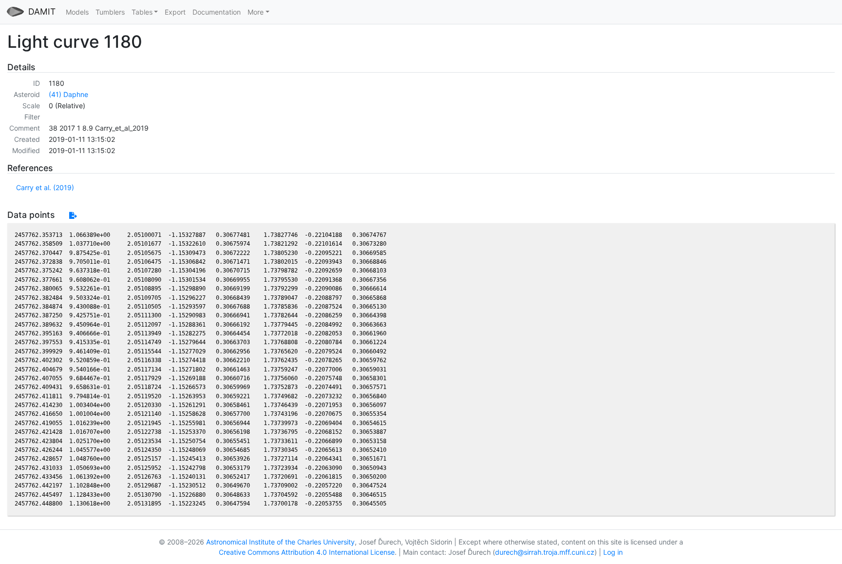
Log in (613, 552)
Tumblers (110, 12)
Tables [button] (142, 12)
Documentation (216, 12)
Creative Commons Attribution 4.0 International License (307, 552)
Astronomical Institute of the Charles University (280, 542)
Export (175, 12)
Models (77, 12)
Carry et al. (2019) (45, 187)
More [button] (256, 12)
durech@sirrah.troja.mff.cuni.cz (544, 552)
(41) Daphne (68, 94)
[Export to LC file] (72, 215)
